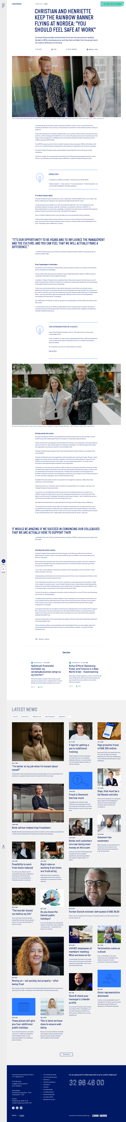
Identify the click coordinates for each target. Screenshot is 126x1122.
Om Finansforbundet (49, 1074)
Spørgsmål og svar (49, 1099)
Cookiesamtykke (48, 1092)
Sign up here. (53, 351)
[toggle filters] (70, 716)
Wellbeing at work (37, 716)
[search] (3, 570)
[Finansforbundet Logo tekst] (17, 4)
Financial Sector (25, 716)
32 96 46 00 (86, 1083)
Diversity (47, 639)
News (46, 4)
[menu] (3, 562)
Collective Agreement (50, 716)
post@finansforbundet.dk (20, 1084)
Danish (14, 1115)
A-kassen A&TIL (48, 1097)
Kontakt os (46, 1079)
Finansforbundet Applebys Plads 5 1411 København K (23, 1076)
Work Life (41, 639)
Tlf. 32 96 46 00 (16, 1081)
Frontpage (39, 4)
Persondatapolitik (48, 1094)
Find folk (46, 1087)
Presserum (46, 1084)
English (22, 1115)
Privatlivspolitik (48, 1089)
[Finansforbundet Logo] (4, 6)
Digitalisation (62, 716)
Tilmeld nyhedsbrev (49, 1082)
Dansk (96, 49)
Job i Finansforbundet (50, 1077)
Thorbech (71, 49)
